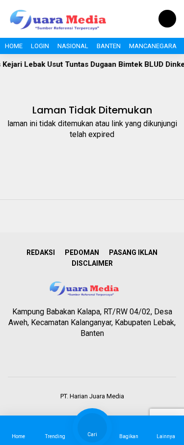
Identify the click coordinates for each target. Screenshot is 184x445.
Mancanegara (153, 46)
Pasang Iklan (133, 252)
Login (40, 46)
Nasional (72, 46)
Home (14, 46)
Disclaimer (92, 263)
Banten (109, 46)
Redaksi (40, 252)
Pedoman (82, 252)
